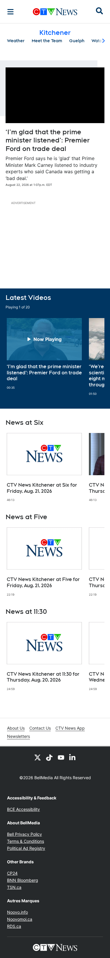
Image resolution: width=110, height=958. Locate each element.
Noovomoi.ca (19, 919)
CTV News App (70, 728)
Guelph (76, 40)
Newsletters (18, 736)
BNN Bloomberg (22, 880)
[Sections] (10, 12)
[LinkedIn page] (72, 757)
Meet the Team (47, 40)
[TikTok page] (49, 757)
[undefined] (44, 354)
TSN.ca (14, 887)
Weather (16, 40)
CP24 (12, 873)
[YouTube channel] (61, 757)
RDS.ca (14, 926)
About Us (16, 728)
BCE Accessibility (23, 809)
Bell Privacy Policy (24, 834)
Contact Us (40, 728)
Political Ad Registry (26, 848)
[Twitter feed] (37, 757)
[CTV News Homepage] (55, 11)
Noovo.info (17, 912)
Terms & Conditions (25, 841)
